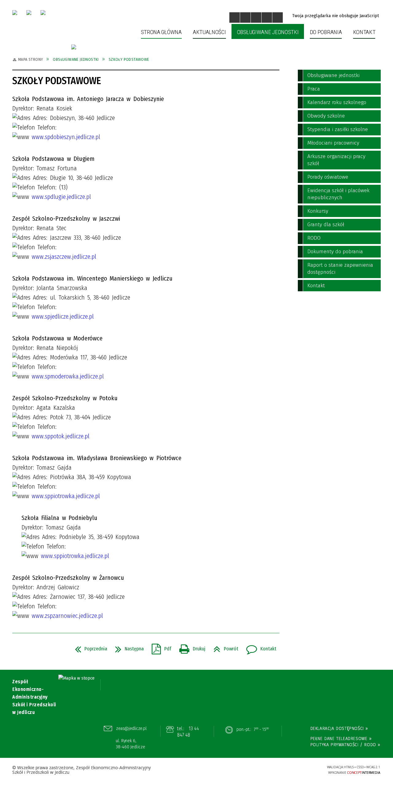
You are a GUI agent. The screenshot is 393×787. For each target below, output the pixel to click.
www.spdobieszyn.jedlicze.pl (66, 137)
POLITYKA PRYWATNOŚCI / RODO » (345, 744)
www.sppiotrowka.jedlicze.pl (66, 496)
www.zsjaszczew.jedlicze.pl (64, 256)
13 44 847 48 (188, 732)
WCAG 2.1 (303, 769)
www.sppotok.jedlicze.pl (60, 436)
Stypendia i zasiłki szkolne (337, 129)
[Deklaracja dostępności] (256, 17)
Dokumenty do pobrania (335, 251)
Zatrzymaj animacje (234, 17)
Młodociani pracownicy (333, 143)
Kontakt (258, 647)
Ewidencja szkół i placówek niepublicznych (338, 194)
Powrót (223, 647)
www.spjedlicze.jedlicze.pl (63, 316)
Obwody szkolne (326, 116)
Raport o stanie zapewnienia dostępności (340, 268)
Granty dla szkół (325, 224)
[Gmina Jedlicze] (28, 12)
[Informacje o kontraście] (277, 17)
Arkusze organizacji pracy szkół (336, 160)
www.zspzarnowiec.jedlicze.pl (67, 615)
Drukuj (189, 647)
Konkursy (317, 211)
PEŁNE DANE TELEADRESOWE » (341, 738)
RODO (314, 238)
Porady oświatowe (327, 177)
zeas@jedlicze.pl (131, 728)
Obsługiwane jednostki (333, 75)
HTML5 (274, 770)
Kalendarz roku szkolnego (336, 102)
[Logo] (14, 12)
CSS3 (284, 770)
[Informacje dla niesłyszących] (267, 17)
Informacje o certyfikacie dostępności (196, 770)
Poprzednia (88, 647)
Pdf (159, 647)
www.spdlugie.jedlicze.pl (61, 196)
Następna (127, 647)
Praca (313, 89)
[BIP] (43, 12)
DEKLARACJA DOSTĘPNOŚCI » (339, 728)
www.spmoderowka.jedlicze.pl (68, 376)
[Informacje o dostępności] (245, 17)
